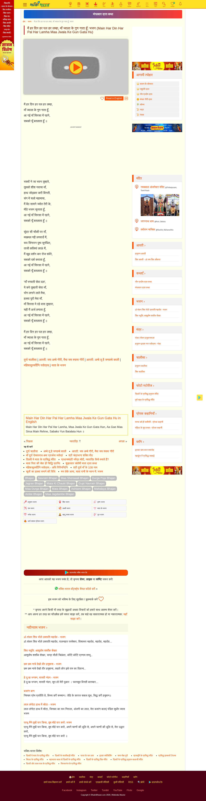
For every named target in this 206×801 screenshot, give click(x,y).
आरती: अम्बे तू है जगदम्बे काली (102, 359)
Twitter (94, 790)
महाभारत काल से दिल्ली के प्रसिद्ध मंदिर (65, 759)
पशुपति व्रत (144, 89)
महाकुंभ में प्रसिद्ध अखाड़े (144, 456)
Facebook (67, 790)
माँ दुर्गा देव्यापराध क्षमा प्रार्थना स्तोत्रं (44, 455)
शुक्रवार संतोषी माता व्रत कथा (81, 463)
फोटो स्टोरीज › (145, 385)
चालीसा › (141, 357)
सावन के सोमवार (146, 84)
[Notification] (180, 3)
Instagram (81, 790)
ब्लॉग (135, 777)
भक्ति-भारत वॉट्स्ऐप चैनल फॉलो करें (76, 588)
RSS (130, 782)
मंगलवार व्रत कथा (103, 14)
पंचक (142, 115)
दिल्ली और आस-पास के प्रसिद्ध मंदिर (40, 763)
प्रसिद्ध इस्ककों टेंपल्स (167, 755)
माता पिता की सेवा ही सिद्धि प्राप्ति (43, 463)
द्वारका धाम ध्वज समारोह (144, 450)
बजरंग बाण (29, 691)
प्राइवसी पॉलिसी (102, 782)
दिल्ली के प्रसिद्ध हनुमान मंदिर (146, 394)
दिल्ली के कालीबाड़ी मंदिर (65, 755)
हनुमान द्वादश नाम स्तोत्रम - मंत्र (148, 343)
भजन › (140, 301)
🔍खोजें (141, 782)
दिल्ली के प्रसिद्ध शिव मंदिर (96, 759)
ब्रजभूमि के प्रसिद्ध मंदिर (143, 755)
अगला (122, 441)
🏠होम (72, 777)
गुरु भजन (100, 514)
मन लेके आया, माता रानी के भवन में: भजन (82, 471)
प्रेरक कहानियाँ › (146, 413)
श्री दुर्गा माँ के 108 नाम (85, 467)
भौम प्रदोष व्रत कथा (143, 281)
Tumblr (105, 790)
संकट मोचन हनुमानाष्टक (144, 338)
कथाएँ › (140, 273)
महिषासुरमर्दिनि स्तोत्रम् (36, 365)
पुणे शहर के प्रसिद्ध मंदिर (144, 400)
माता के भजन (59, 365)
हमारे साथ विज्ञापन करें (53, 782)
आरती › (140, 245)
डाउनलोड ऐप (156, 782)
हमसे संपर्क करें (85, 782)
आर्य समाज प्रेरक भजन (36, 521)
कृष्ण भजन (101, 502)
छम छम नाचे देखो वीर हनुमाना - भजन (42, 664)
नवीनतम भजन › (37, 627)
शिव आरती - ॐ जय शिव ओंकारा (147, 259)
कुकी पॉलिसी (119, 782)
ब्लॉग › (140, 442)
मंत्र (91, 777)
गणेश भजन (31, 514)
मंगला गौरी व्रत (146, 99)
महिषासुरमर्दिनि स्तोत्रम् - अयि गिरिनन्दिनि (47, 467)
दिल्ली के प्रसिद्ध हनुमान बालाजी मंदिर (128, 759)
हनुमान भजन (32, 502)
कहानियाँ (125, 777)
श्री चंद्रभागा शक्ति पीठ (81, 455)
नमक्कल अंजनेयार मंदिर (152, 187)
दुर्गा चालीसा (30, 359)
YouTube (117, 790)
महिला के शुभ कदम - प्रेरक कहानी (148, 427)
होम (24, 21)
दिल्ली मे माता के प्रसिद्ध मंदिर (41, 459)
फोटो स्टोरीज (112, 777)
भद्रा (142, 109)
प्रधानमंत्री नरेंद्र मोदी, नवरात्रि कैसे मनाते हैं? (85, 459)
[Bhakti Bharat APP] (200, 397)
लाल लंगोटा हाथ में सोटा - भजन (40, 704)
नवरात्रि (74, 441)
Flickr (129, 790)
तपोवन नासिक (148, 229)
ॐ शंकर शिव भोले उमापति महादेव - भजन (44, 637)
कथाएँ (100, 777)
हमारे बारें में (70, 782)
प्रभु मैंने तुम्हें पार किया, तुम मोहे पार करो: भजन (48, 722)
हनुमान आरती (140, 253)
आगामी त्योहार (144, 75)
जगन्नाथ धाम (147, 221)
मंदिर (139, 178)
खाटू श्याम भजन (68, 514)
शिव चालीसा (140, 371)
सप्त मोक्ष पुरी (123, 755)
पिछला (29, 441)
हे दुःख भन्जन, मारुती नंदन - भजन (41, 677)
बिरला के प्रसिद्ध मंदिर (35, 759)
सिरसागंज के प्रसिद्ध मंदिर (71, 763)
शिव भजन (66, 502)
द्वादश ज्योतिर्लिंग (105, 755)
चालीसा (82, 777)
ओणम (142, 104)
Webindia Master (118, 795)
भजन (29, 21)
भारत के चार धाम (87, 755)
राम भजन (31, 508)
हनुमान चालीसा (141, 366)
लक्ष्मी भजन (66, 508)
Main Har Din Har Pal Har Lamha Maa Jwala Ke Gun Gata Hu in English (73, 420)
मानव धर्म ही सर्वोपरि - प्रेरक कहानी (149, 422)
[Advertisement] (76, 391)
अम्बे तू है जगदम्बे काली (54, 451)
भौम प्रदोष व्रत (146, 94)
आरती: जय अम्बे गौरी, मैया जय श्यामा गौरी (61, 359)
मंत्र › (139, 329)
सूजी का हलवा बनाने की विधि (40, 471)
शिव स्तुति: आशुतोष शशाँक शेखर (40, 650)
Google (140, 790)
